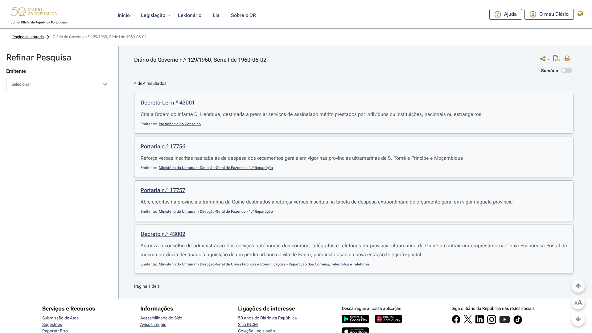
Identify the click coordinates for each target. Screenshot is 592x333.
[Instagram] (491, 322)
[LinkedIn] (479, 322)
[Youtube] (504, 322)
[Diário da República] (34, 13)
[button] (34, 12)
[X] (467, 321)
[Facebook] (456, 322)
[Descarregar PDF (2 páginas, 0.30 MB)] (558, 59)
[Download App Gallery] (388, 321)
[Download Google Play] (355, 321)
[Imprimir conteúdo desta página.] (569, 58)
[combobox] (59, 84)
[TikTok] (518, 323)
